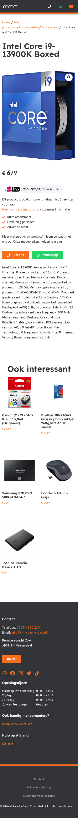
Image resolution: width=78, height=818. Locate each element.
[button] (71, 6)
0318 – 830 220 (28, 627)
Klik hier (7, 744)
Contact (39, 779)
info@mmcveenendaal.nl (29, 632)
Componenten (29, 27)
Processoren (50, 27)
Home (6, 22)
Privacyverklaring (39, 787)
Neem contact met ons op (20, 209)
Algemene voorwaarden (39, 795)
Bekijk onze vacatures (17, 724)
